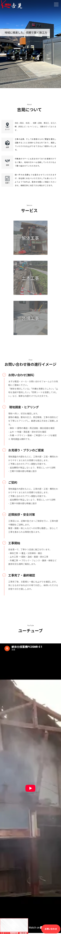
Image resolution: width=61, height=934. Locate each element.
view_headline (56, 4)
